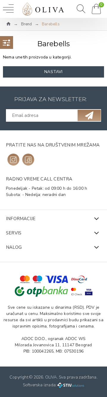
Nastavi (53, 72)
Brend (26, 24)
